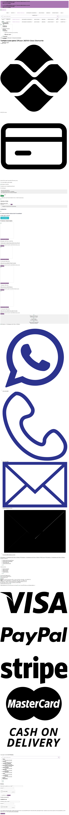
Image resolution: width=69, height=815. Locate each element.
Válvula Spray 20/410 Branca (6, 287)
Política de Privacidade (7, 561)
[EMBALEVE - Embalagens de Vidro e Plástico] (3, 10)
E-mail (16, 1)
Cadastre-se (3, 813)
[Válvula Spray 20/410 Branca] (7, 282)
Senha (2, 788)
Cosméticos (5, 775)
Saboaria (5, 769)
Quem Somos (5, 571)
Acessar (8, 795)
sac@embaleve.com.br (7, 508)
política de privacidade (13, 811)
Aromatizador (6, 771)
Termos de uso (6, 562)
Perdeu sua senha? (4, 797)
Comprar (2, 195)
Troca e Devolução (7, 563)
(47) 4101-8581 (6, 391)
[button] (5, 197)
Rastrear (7, 3)
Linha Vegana (6, 767)
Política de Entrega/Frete (8, 560)
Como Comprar (6, 568)
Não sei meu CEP (4, 203)
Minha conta (5, 570)
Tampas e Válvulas (7, 37)
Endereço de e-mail (5, 801)
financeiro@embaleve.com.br (9, 554)
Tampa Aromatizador (16, 37)
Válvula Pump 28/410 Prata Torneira (8, 263)
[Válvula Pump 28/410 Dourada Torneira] (7, 306)
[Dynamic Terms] (8, 760)
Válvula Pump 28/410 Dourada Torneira (8, 310)
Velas (4, 773)
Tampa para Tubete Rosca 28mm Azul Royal (10, 243)
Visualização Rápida (4, 239)
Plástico (4, 761)
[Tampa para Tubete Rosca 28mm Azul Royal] (7, 238)
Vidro (4, 759)
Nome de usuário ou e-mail (6, 786)
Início (1, 37)
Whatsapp (9, 2)
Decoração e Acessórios (8, 765)
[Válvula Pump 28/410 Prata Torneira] (6, 258)
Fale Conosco (5, 569)
